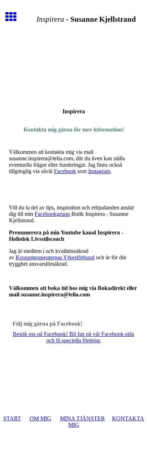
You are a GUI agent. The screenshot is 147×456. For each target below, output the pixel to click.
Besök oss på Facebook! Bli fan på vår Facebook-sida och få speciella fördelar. (73, 337)
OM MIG (40, 418)
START (12, 418)
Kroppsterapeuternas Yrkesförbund (55, 257)
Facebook (65, 171)
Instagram (99, 171)
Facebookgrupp (52, 214)
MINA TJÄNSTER (82, 418)
